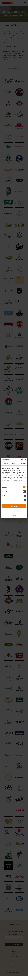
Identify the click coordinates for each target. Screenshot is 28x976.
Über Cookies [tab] (23, 463)
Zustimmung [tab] (5, 463)
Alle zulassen (14, 506)
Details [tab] (14, 463)
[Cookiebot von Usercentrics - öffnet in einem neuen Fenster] (20, 459)
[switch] (24, 491)
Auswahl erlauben (14, 510)
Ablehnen (14, 515)
